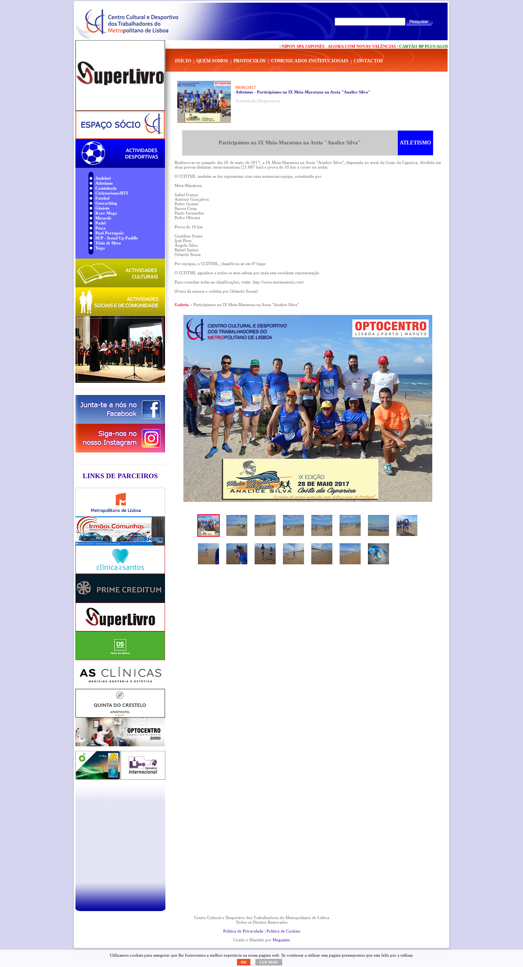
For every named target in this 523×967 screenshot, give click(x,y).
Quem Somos (212, 61)
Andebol (103, 178)
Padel (100, 223)
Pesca (100, 228)
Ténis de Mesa (108, 243)
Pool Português (109, 233)
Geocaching (106, 203)
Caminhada (106, 188)
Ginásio (102, 208)
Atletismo (104, 183)
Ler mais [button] (268, 962)
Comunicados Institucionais (309, 61)
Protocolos (250, 61)
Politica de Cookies (283, 931)
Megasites (281, 939)
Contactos (368, 61)
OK (244, 962)
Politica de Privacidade (243, 931)
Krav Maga (106, 213)
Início (183, 61)
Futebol (102, 198)
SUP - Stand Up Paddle (116, 238)
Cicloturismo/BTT (111, 193)
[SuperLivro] (120, 75)
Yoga (100, 248)
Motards (103, 218)
